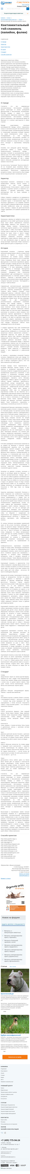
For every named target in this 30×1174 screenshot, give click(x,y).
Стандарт (3, 52)
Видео (2, 1077)
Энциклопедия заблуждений (8, 1113)
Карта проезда (25, 4)
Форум (3, 1127)
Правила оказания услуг (7, 1081)
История (3, 49)
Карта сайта (4, 1119)
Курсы (2, 1088)
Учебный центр (7, 1085)
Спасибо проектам (6, 54)
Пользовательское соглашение (9, 1124)
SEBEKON (12, 1161)
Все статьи (13, 966)
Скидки (3, 1075)
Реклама (3, 1122)
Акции (2, 1073)
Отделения (3, 1069)
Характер (3, 44)
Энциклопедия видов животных (13, 13)
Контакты (5, 1117)
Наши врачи (4, 1071)
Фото (2, 1079)
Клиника (4, 1066)
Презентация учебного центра (9, 1092)
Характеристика (5, 47)
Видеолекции (4, 1090)
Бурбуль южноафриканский (11, 1035)
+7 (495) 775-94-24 (22, 2)
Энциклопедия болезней (7, 1109)
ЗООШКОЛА (4, 1096)
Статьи (3, 1102)
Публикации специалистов (8, 1105)
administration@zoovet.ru (8, 1157)
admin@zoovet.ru (6, 1153)
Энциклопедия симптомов (8, 1111)
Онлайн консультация (10, 1129)
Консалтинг (4, 1098)
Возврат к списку (6, 878)
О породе (3, 42)
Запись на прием (24, 874)
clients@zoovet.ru (24, 875)
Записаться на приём (14, 1057)
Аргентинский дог (7, 994)
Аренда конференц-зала (7, 1094)
